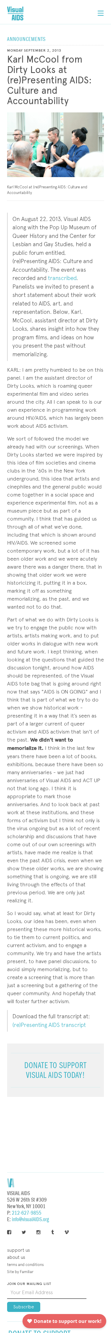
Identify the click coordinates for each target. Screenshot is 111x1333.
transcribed (62, 278)
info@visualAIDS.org (30, 1219)
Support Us (18, 1250)
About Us (16, 1257)
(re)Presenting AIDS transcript (49, 1025)
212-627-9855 (26, 1213)
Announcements (26, 39)
